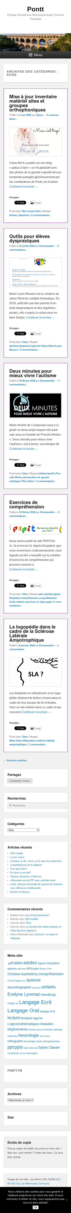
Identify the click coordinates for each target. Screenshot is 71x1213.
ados (41, 594)
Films (28, 922)
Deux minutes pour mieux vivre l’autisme (32, 373)
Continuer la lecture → (23, 186)
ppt (10, 1047)
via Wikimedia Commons (35, 1183)
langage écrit (47, 1011)
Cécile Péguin (14, 981)
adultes (48, 594)
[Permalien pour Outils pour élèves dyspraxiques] (35, 289)
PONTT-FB (14, 1070)
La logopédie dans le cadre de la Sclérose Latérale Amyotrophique (32, 633)
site (25, 477)
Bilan (12, 740)
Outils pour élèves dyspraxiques (29, 238)
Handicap (48, 994)
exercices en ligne (35, 601)
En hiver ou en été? (20, 872)
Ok (35, 1207)
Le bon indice (17, 857)
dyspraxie (24, 346)
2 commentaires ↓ (30, 349)
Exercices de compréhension (26, 504)
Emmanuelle (46, 246)
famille (51, 473)
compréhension (29, 598)
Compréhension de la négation (26, 865)
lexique (26, 1018)
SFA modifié (16, 853)
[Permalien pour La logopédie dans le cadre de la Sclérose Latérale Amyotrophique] (35, 688)
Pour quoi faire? (18, 868)
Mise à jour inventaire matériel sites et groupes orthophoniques (33, 103)
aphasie (12, 968)
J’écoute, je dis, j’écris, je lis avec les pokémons (36, 861)
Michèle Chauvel (36, 1030)
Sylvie (39, 115)
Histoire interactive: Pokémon (25, 876)
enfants (42, 473)
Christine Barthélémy (22, 974)
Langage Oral (23, 1010)
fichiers (13, 215)
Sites (38, 211)
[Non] (66, 1200)
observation (45, 1036)
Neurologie (28, 1035)
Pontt (35, 9)
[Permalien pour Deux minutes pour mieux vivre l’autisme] (35, 420)
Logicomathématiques (23, 1024)
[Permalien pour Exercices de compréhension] (35, 536)
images (11, 1003)
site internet (31, 1048)
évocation (32, 1053)
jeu (17, 1003)
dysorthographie (19, 987)
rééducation (29, 740)
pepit (49, 601)
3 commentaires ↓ (46, 481)
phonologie (29, 1041)
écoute (23, 1053)
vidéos (30, 481)
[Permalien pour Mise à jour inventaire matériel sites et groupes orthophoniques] (35, 158)
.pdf (10, 963)
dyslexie (14, 346)
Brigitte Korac (38, 968)
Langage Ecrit (35, 1002)
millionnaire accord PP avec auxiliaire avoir (33, 880)
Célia (18, 740)
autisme (21, 968)
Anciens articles (15, 760)
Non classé (28, 211)
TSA (23, 481)
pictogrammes (51, 1041)
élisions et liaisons (20, 891)
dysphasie (36, 988)
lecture (13, 1018)
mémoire (12, 1035)
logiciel (37, 1018)
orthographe (15, 1041)
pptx (19, 1047)
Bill (28, 968)
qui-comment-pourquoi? (37, 915)
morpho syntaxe (53, 1029)
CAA (49, 969)
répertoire (23, 215)
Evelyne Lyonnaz (23, 994)
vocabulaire (13, 1053)
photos (39, 1041)
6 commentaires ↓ (41, 215)
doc (23, 981)
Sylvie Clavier (49, 1047)
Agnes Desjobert (48, 963)
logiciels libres (39, 346)
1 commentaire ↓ (37, 744)
